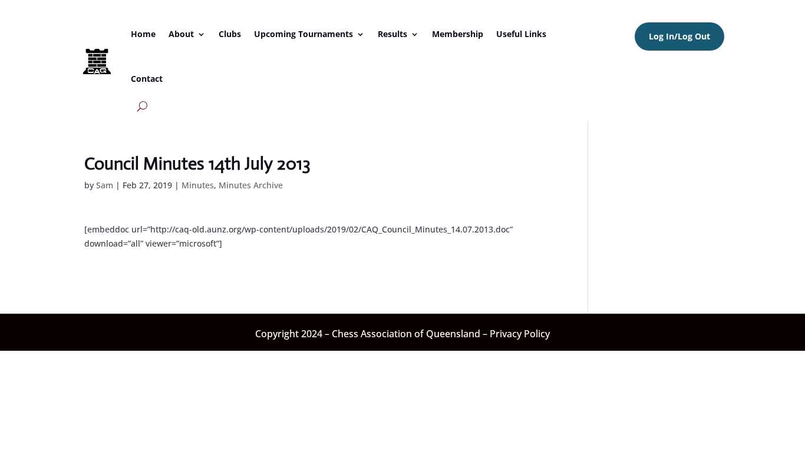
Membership (457, 33)
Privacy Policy (520, 333)
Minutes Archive (251, 185)
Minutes (198, 185)
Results (392, 33)
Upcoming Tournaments (303, 33)
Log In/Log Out (679, 36)
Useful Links (521, 33)
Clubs (230, 33)
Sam (104, 185)
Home (143, 33)
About (181, 33)
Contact (147, 78)
